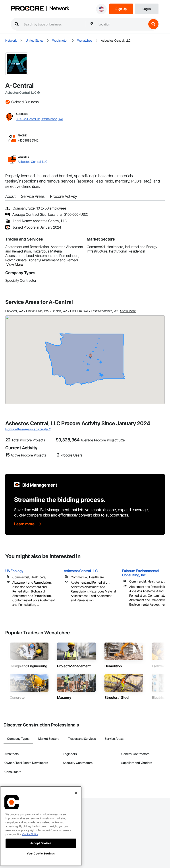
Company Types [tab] (18, 738)
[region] (41, 826)
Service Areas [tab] (114, 738)
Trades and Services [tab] (82, 738)
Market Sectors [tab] (48, 738)
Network (59, 8)
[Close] (76, 793)
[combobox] (121, 24)
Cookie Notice (30, 834)
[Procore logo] (27, 9)
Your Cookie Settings (41, 853)
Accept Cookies (40, 843)
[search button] (153, 24)
